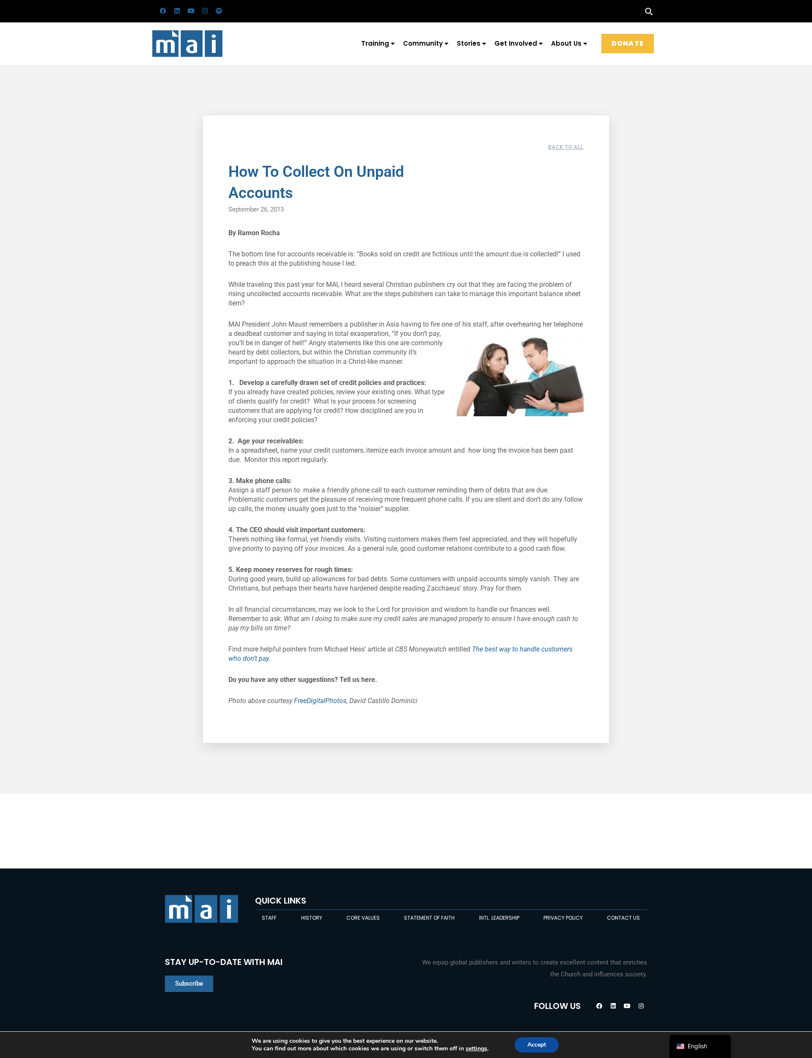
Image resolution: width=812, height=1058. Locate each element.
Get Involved (515, 43)
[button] (649, 11)
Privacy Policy (563, 917)
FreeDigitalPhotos (320, 701)
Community (423, 43)
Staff (269, 917)
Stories (468, 43)
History (311, 917)
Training (375, 43)
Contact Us (623, 917)
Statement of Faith (429, 917)
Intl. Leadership (499, 917)
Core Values (363, 917)
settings (476, 1049)
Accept (536, 1045)
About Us (566, 43)
